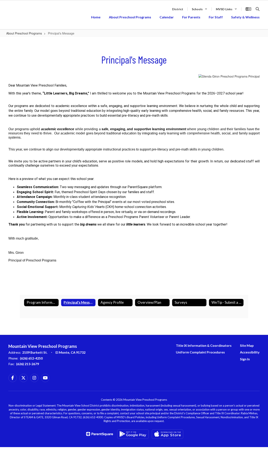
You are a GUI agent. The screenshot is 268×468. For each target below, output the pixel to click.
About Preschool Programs (24, 33)
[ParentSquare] (99, 434)
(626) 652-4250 (31, 358)
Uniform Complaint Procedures (200, 352)
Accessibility (250, 352)
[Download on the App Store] (167, 434)
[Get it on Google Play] (133, 434)
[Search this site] (257, 9)
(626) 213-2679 (27, 364)
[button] (199, 9)
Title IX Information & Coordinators (204, 345)
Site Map (247, 345)
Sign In (245, 359)
